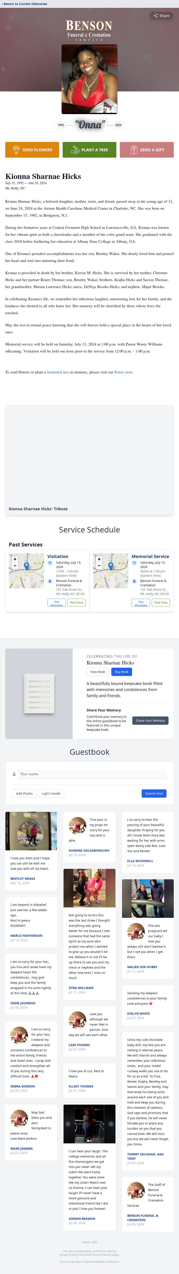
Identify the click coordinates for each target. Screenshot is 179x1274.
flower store (123, 371)
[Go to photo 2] (91, 1141)
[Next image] (111, 1124)
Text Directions (56, 603)
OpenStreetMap (94, 1262)
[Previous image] (68, 1124)
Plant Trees (76, 602)
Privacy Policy (77, 1255)
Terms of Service (101, 1255)
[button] (26, 566)
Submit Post (154, 793)
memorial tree (58, 371)
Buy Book (121, 672)
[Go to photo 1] (88, 1141)
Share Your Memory (150, 720)
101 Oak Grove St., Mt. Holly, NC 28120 (70, 591)
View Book (97, 672)
